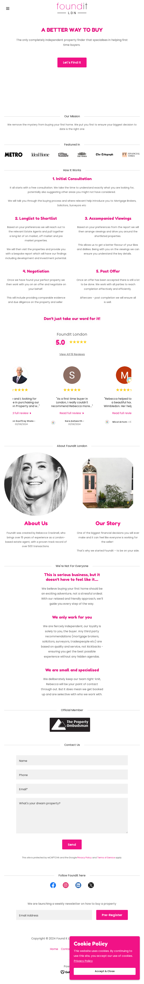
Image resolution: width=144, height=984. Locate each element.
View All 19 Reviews (72, 354)
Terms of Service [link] (106, 857)
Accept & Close (105, 971)
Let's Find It (72, 62)
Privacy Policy (83, 961)
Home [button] (54, 949)
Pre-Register (112, 915)
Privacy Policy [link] (84, 857)
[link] (72, 8)
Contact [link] (67, 949)
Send (72, 844)
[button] (14, 8)
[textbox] (72, 760)
